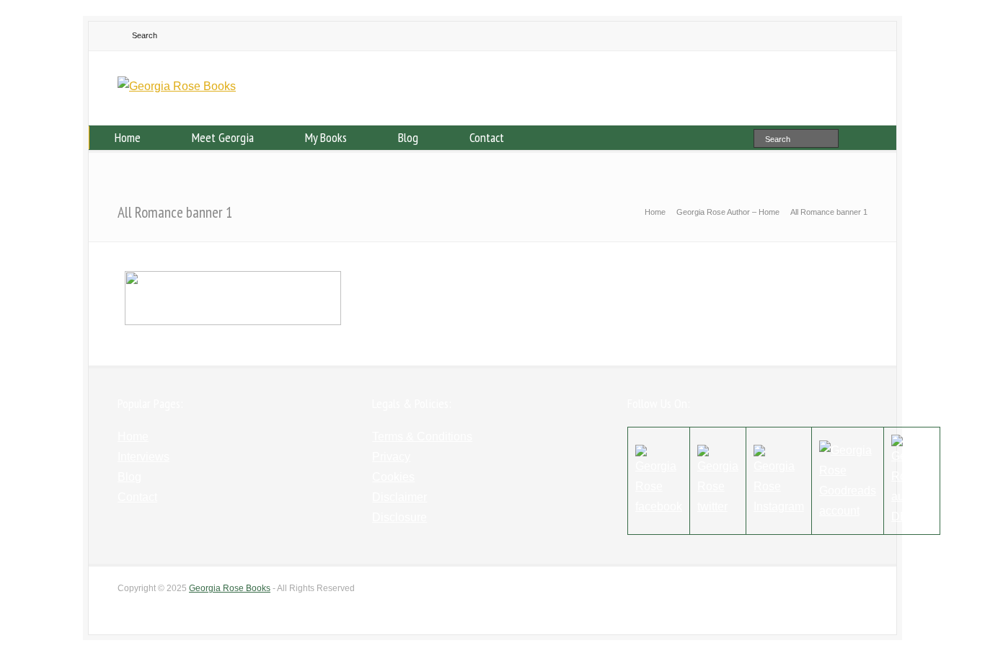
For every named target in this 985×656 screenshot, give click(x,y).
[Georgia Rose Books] (177, 86)
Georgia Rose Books (229, 588)
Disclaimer (399, 497)
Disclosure (399, 517)
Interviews (143, 457)
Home (128, 137)
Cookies (393, 477)
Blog (408, 137)
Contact (486, 137)
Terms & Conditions (422, 436)
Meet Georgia (223, 137)
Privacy (391, 457)
